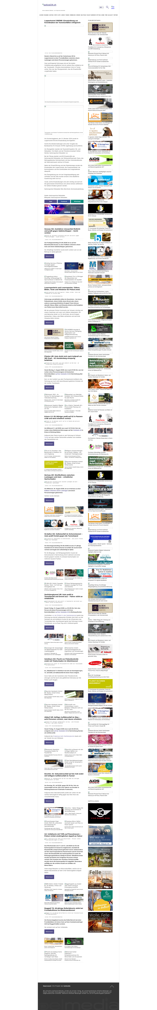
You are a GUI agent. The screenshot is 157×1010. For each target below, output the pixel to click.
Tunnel (46, 437)
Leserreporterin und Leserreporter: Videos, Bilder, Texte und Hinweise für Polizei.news (62, 288)
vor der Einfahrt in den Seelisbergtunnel (64, 615)
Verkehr (78, 15)
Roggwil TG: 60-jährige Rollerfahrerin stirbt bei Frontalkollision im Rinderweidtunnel (63, 909)
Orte (59, 15)
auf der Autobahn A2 (62, 374)
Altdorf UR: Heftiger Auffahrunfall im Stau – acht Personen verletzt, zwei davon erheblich (63, 718)
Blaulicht (110, 15)
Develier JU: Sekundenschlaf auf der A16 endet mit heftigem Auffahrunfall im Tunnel (63, 775)
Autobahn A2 (77, 430)
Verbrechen (73, 15)
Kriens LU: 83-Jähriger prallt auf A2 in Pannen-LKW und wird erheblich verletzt (63, 417)
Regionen (46, 15)
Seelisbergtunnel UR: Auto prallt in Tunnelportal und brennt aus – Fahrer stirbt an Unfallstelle (63, 596)
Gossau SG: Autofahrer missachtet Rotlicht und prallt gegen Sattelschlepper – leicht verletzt (62, 231)
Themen (67, 15)
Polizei (88, 15)
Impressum (47, 986)
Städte (56, 15)
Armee (102, 15)
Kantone (51, 15)
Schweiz (41, 15)
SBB (82, 15)
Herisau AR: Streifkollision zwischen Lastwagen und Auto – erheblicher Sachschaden (59, 477)
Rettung (98, 15)
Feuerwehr (93, 15)
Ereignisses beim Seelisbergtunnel (63, 736)
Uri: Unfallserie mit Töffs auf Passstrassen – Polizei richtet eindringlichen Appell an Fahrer (63, 835)
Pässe (84, 15)
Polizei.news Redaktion (56, 53)
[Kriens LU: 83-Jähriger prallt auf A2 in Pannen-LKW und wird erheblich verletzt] (63, 422)
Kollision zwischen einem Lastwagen (56, 490)
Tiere (106, 15)
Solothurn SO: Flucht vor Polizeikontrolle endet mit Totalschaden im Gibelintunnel (61, 660)
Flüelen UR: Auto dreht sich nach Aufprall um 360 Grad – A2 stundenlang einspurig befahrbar (63, 358)
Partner (115, 15)
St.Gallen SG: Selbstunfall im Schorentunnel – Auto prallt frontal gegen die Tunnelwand (63, 535)
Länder (63, 15)
